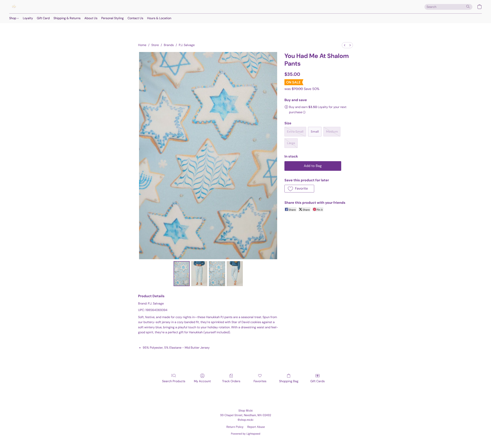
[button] (14, 7)
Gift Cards (317, 381)
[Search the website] (468, 6)
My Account (202, 381)
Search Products (173, 381)
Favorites (260, 381)
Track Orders (231, 381)
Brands (169, 45)
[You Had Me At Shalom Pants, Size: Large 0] (182, 273)
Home (142, 45)
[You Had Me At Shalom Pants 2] (217, 273)
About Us (90, 18)
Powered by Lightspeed (245, 433)
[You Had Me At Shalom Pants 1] (199, 273)
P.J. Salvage (187, 45)
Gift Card (43, 18)
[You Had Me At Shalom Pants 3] (235, 273)
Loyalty (28, 18)
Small (315, 132)
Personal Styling (112, 18)
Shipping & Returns (67, 18)
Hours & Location (159, 18)
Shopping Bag (288, 381)
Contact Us (135, 18)
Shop (13, 18)
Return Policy (234, 427)
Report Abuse (256, 427)
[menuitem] (344, 45)
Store (155, 45)
